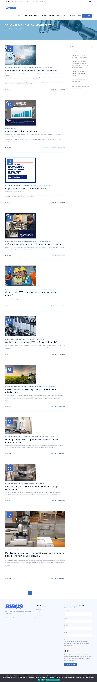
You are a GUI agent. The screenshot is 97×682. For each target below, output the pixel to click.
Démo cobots (38, 615)
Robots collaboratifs (58, 89)
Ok (39, 679)
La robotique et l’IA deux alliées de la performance (80, 56)
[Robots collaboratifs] (11, 8)
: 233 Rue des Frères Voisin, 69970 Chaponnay (35, 1)
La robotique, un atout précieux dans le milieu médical (31, 70)
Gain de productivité (40, 15)
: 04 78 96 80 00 (13, 1)
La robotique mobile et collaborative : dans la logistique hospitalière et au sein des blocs (80, 64)
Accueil (17, 15)
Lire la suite (8, 89)
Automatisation (27, 15)
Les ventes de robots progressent (21, 131)
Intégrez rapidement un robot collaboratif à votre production (33, 244)
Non (43, 679)
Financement (19, 185)
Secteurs (51, 15)
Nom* (65, 618)
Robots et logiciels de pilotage (66, 15)
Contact (37, 618)
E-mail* (66, 625)
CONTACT (87, 16)
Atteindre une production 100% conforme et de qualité (31, 342)
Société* (66, 611)
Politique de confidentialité (52, 679)
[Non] (95, 678)
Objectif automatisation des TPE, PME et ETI (26, 188)
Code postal (67, 632)
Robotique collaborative (36, 67)
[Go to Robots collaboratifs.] (5, 28)
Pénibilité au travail (22, 67)
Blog (79, 15)
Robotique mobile (48, 67)
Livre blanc (37, 612)
